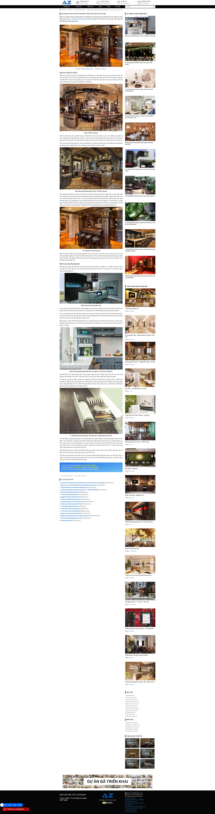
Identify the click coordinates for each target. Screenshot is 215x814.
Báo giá (117, 6)
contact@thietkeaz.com (136, 793)
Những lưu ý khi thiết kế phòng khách (71, 513)
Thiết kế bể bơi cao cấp (131, 801)
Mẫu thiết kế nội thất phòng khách (70, 492)
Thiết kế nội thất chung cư (132, 703)
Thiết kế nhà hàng (129, 695)
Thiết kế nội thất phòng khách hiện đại (71, 518)
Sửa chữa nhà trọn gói (131, 809)
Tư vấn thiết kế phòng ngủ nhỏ (69, 506)
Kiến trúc (90, 6)
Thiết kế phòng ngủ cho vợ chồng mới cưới (72, 501)
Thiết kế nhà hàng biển (132, 548)
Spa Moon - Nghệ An (131, 468)
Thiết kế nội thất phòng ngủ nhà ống (70, 499)
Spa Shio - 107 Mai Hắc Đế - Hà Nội (136, 388)
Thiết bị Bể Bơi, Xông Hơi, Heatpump (134, 803)
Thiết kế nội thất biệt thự (131, 699)
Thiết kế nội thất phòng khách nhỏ (70, 494)
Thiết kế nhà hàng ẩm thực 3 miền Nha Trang (139, 522)
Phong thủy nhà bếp (66, 520)
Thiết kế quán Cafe (130, 714)
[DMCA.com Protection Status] (107, 802)
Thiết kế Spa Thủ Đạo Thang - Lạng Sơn (137, 415)
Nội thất (78, 6)
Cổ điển (103, 68)
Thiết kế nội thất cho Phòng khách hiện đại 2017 (74, 487)
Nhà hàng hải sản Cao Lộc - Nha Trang (137, 442)
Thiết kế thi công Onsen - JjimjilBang (134, 799)
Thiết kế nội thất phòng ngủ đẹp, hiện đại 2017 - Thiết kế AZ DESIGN (79, 489)
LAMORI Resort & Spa (131, 811)
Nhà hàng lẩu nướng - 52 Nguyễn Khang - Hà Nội (140, 362)
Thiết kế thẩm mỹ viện (131, 697)
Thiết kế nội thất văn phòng (132, 708)
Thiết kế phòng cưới (130, 712)
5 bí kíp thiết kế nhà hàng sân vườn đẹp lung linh (139, 196)
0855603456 (77, 467)
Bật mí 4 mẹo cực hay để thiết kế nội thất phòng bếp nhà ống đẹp (78, 485)
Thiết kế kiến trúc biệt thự (131, 722)
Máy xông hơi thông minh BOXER (133, 808)
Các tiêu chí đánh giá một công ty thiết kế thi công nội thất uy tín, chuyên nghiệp (83, 482)
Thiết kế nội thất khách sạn (132, 701)
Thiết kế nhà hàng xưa (132, 308)
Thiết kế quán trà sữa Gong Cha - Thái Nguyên (139, 628)
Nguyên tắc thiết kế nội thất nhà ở (70, 497)
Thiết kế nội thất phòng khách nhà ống (71, 504)
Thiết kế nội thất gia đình (79, 10)
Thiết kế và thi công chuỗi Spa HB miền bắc (138, 575)
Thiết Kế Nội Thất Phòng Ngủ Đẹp (70, 508)
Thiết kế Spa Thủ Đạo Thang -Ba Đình (136, 655)
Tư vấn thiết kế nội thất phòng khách (71, 511)
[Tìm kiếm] (154, 6)
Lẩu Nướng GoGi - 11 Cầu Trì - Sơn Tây (137, 602)
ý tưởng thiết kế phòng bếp (80, 475)
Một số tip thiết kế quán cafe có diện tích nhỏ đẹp (140, 36)
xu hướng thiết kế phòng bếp (66, 475)
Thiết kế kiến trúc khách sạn (132, 725)
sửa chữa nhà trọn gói (88, 465)
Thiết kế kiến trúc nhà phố (131, 729)
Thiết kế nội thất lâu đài (131, 716)
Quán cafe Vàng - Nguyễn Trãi (134, 495)
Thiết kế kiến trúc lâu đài (131, 731)
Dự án (100, 6)
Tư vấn (108, 6)
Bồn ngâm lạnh (129, 804)
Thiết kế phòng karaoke (131, 706)
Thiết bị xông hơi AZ (130, 798)
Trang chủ (66, 6)
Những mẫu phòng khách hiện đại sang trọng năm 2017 (76, 515)
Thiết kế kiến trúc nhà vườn (132, 727)
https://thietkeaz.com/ (137, 794)
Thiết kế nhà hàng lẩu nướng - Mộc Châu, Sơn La (140, 682)
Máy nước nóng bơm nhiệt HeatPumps (135, 806)
